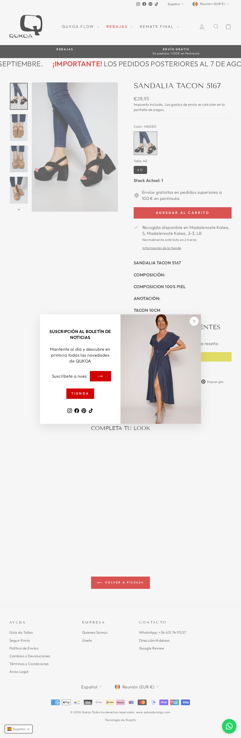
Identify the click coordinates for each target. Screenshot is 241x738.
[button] (18, 729)
